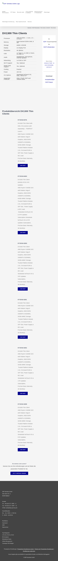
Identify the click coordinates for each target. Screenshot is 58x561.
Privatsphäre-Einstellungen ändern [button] (25, 549)
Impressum (5, 523)
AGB (3, 525)
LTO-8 (12, 535)
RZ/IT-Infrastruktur (36, 27)
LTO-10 (4, 535)
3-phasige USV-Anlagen (8, 543)
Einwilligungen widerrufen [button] (29, 551)
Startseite (29, 27)
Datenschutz (5, 527)
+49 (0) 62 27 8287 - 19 (49, 63)
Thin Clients (43, 27)
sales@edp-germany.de (11, 507)
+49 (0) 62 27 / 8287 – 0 (10, 503)
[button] (33, 21)
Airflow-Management (7, 541)
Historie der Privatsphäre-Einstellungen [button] (44, 549)
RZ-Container (5, 537)
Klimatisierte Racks (6, 539)
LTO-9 (8, 535)
